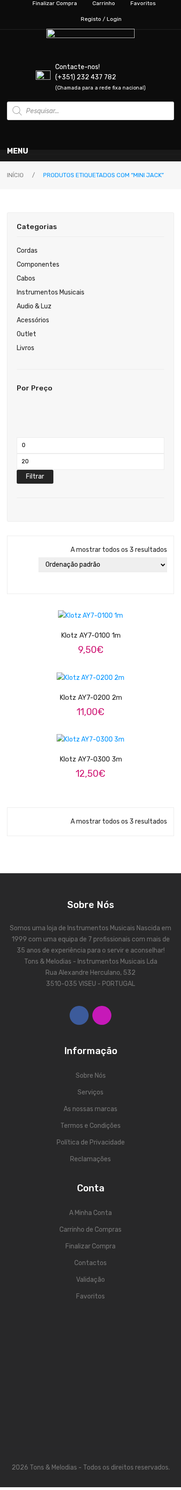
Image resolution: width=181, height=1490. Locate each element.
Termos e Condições (90, 1126)
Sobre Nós (91, 1076)
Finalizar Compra (90, 1246)
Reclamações (90, 1159)
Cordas (27, 251)
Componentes (38, 265)
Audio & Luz (34, 306)
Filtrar (35, 476)
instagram (101, 1015)
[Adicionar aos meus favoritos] (64, 609)
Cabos (26, 278)
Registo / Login (101, 19)
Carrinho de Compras (90, 1230)
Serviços (90, 1092)
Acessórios (33, 320)
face (79, 1015)
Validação (90, 1280)
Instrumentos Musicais (50, 292)
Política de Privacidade (91, 1142)
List (18, 579)
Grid (18, 564)
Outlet (26, 334)
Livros (25, 348)
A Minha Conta (90, 1213)
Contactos (90, 1263)
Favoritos (90, 1296)
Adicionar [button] (99, 609)
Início (15, 175)
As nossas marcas (90, 1109)
